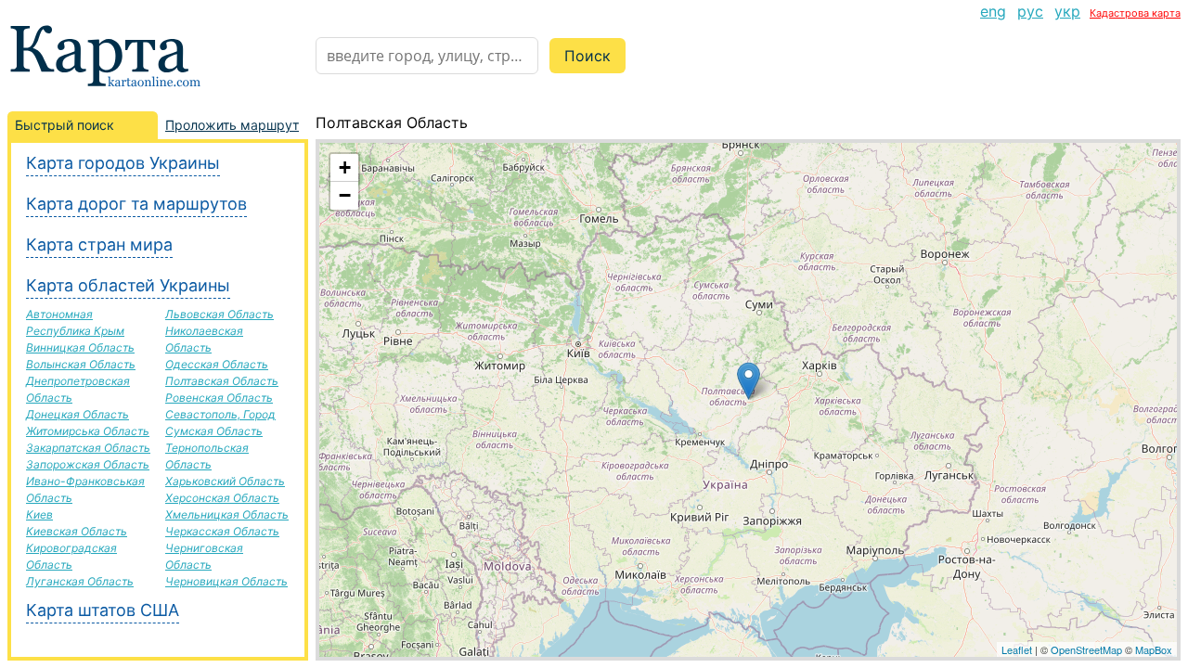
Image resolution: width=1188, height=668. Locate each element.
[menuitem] (993, 11)
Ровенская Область (219, 398)
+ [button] (345, 167)
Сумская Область (214, 431)
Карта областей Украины (128, 285)
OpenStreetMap (1086, 649)
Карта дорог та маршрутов (136, 203)
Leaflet (1016, 649)
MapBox (1153, 649)
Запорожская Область (87, 464)
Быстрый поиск (64, 125)
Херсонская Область (222, 498)
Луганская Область (80, 581)
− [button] (345, 195)
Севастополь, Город (220, 414)
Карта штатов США (102, 610)
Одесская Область (216, 364)
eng (993, 11)
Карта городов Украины (123, 163)
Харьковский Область (225, 481)
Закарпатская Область (88, 448)
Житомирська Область (87, 431)
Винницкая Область (80, 347)
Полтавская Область (221, 381)
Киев (39, 514)
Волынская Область (81, 364)
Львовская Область (219, 314)
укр (1067, 11)
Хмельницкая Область (227, 514)
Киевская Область (76, 531)
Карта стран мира (99, 244)
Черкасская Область (222, 531)
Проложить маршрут (232, 125)
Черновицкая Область (226, 581)
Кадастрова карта (1135, 12)
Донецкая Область (77, 414)
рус (1030, 11)
